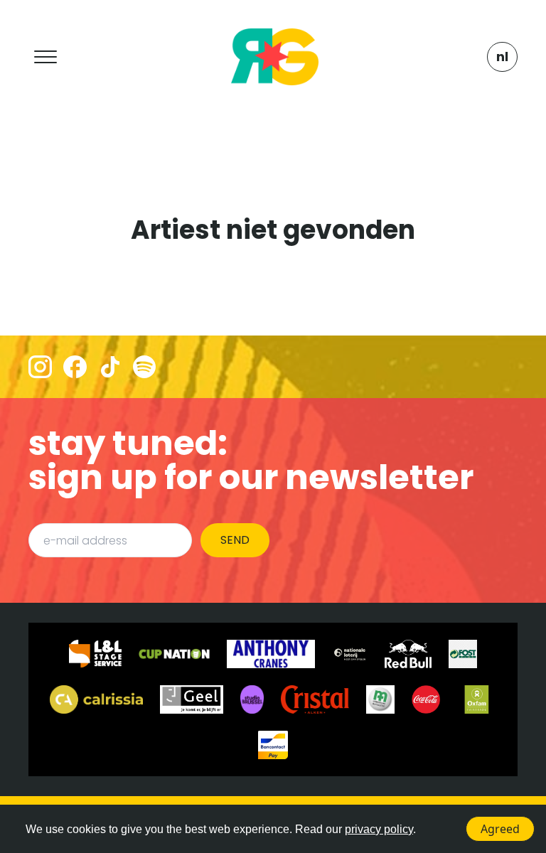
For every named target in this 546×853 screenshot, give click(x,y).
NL (502, 56)
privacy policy (379, 829)
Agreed (500, 829)
